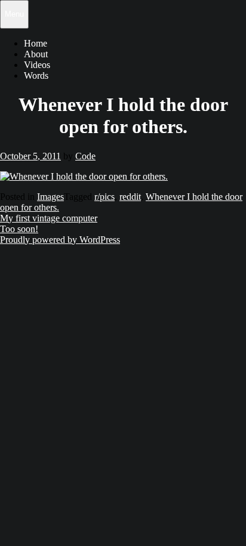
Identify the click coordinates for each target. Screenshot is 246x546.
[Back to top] (7, 258)
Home (35, 43)
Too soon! (19, 229)
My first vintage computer (48, 218)
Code (85, 156)
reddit (130, 197)
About (36, 54)
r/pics (104, 197)
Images (50, 197)
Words (36, 75)
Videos (37, 65)
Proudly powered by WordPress (60, 240)
